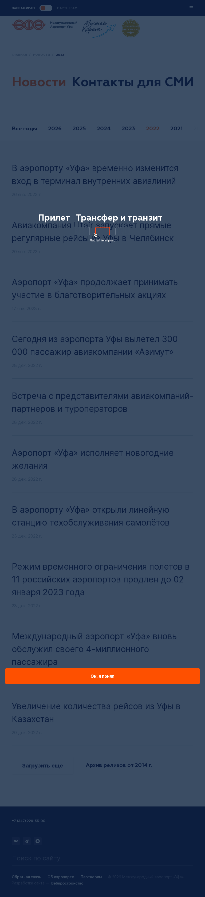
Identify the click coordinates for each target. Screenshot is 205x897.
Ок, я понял (102, 676)
